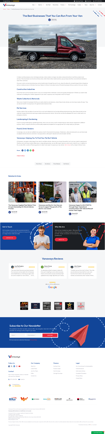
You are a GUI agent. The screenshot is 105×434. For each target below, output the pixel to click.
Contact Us (9, 238)
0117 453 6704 (13, 379)
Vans (33, 5)
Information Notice (80, 371)
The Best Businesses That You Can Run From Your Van (22, 9)
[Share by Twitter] (25, 150)
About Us (92, 5)
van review (66, 163)
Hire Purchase (56, 371)
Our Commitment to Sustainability (84, 366)
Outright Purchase (57, 373)
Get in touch (68, 145)
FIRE (91, 424)
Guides (79, 5)
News (86, 5)
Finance (62, 5)
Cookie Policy (79, 378)
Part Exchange (71, 5)
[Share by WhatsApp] (31, 150)
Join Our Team (34, 371)
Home (4, 9)
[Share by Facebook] (23, 150)
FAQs (32, 373)
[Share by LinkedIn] (28, 150)
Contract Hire (56, 366)
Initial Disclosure (80, 368)
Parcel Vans (55, 5)
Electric (40, 5)
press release (56, 163)
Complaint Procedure (81, 373)
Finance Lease (56, 368)
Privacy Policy (33, 340)
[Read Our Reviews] (52, 287)
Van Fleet (48, 5)
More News (39, 163)
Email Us (89, 1)
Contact (100, 5)
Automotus (85, 424)
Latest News (34, 368)
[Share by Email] (33, 150)
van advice (47, 163)
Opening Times (79, 1)
